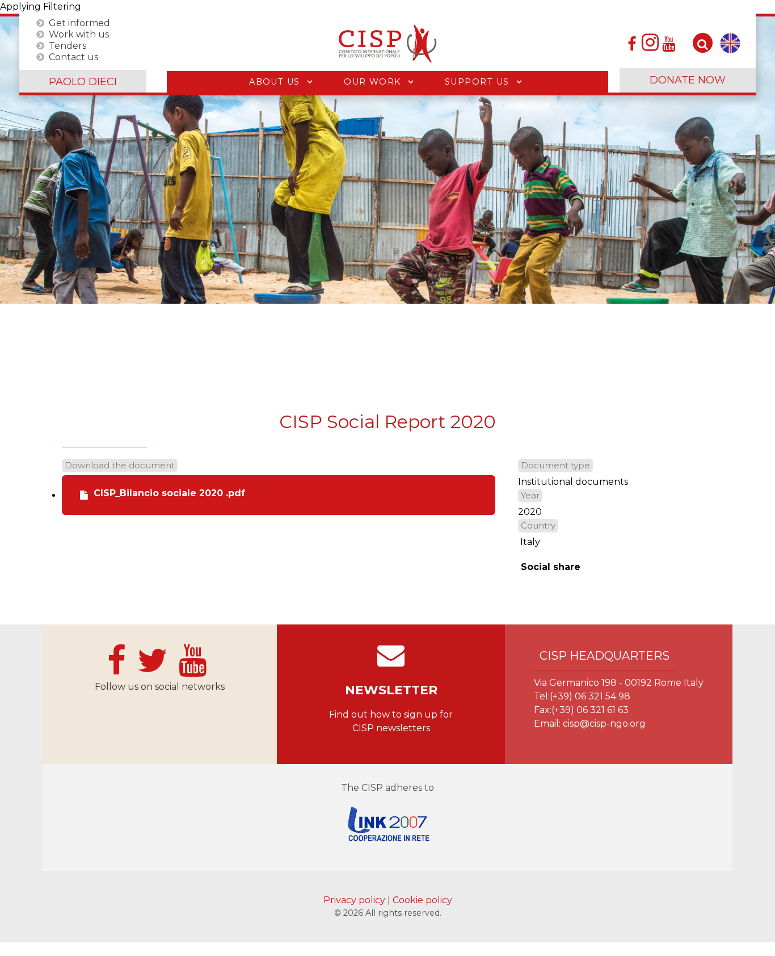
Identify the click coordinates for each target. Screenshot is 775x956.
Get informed (79, 22)
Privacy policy (355, 900)
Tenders (67, 45)
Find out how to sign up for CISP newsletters (391, 721)
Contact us (73, 56)
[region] (387, 160)
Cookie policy (422, 900)
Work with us (79, 34)
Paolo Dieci (83, 82)
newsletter (391, 690)
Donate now (688, 80)
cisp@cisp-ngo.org (604, 723)
